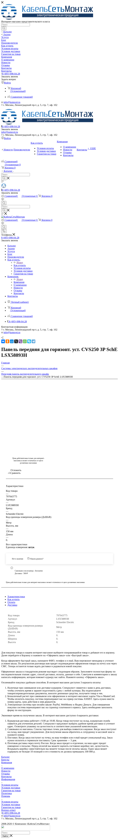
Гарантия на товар (11, 790)
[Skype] (29, 341)
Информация (8, 779)
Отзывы (5, 773)
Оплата (11, 602)
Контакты (6, 776)
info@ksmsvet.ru (12, 102)
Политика (6, 793)
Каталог (5, 757)
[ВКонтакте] (3, 341)
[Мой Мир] (12, 341)
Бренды (5, 759)
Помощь (5, 796)
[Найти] (3, 28)
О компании (7, 768)
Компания (19, 282)
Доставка (12, 605)
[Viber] (20, 341)
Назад (20, 262)
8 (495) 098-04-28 (11, 73)
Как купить (20, 265)
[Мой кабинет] (2, 199)
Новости (5, 771)
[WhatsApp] (25, 341)
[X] (16, 341)
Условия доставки (10, 787)
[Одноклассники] (7, 341)
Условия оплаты (9, 785)
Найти (5, 836)
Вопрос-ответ (8, 810)
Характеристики (16, 596)
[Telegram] (33, 341)
